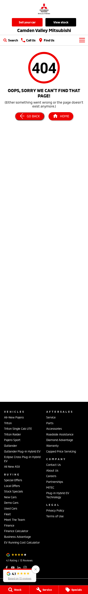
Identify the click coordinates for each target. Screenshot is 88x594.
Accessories (54, 428)
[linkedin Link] (18, 567)
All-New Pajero (14, 417)
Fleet (7, 514)
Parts (49, 423)
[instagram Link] (25, 567)
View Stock (60, 22)
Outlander (10, 445)
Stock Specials (13, 491)
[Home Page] (44, 8)
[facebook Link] (6, 567)
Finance (9, 525)
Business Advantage (17, 536)
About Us (52, 470)
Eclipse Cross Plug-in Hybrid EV (22, 459)
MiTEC (50, 487)
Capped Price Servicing (61, 451)
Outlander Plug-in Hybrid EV (22, 451)
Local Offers (12, 486)
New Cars (10, 497)
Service (51, 417)
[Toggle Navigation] (82, 40)
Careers (51, 476)
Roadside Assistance (59, 434)
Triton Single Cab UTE (18, 428)
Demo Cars (11, 502)
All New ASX (12, 466)
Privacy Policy (55, 510)
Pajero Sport (12, 440)
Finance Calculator (16, 531)
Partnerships (54, 481)
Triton (8, 423)
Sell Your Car (27, 22)
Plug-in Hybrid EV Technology (57, 495)
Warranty (52, 445)
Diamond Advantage (59, 440)
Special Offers (13, 480)
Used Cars (10, 508)
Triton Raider (12, 434)
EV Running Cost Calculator (22, 542)
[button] (19, 575)
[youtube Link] (12, 567)
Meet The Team (14, 519)
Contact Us (53, 464)
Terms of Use (55, 516)
